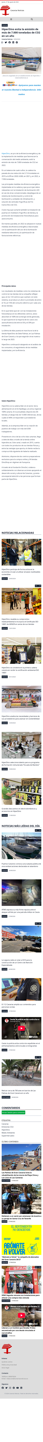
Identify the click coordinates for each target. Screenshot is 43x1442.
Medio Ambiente (8, 1133)
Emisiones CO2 (7, 1127)
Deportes (5, 1262)
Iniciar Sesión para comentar (13, 1112)
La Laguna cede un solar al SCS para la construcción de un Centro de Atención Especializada (17, 962)
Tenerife (4, 969)
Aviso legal (5, 1368)
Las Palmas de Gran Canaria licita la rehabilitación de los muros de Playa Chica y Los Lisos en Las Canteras (20, 1175)
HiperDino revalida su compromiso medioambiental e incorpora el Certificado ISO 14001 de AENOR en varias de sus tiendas (20, 621)
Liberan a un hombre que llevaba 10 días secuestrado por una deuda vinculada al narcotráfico (18, 1330)
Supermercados (8, 1136)
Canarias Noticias (7, 39)
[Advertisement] (21, 128)
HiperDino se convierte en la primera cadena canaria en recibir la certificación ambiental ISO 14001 (20, 670)
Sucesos (4, 916)
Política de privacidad (9, 1365)
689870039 (12, 1377)
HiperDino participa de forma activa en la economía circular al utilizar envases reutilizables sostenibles (21, 572)
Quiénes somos (7, 1362)
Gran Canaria (6, 1097)
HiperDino (6, 153)
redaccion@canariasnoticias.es (17, 1379)
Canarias (4, 25)
